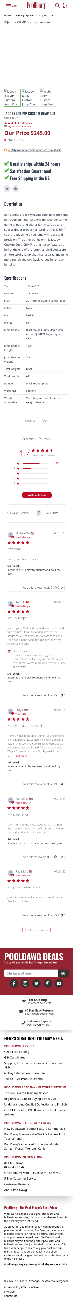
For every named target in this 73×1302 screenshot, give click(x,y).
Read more (20, 755)
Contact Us (10, 1296)
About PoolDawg (15, 1190)
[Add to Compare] (15, 188)
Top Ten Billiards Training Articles (26, 1093)
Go (63, 973)
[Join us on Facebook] (14, 983)
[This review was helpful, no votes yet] (55, 588)
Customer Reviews (16, 1184)
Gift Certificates (14, 1057)
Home (7, 15)
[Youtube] (59, 983)
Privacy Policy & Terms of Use (21, 1287)
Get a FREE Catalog (16, 1052)
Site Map (9, 1291)
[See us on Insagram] (25, 983)
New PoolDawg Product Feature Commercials (35, 1129)
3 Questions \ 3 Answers (20, 126)
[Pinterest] (48, 983)
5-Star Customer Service (20, 1178)
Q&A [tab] (44, 420)
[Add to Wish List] (7, 188)
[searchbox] (21, 512)
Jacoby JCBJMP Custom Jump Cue (34, 15)
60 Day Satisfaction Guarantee (24, 1073)
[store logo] (36, 6)
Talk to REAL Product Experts (23, 1079)
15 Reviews (26, 123)
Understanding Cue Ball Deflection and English (35, 1104)
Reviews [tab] (30, 421)
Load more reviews (36, 930)
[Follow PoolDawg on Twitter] (36, 983)
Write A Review (37, 495)
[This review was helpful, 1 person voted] (55, 915)
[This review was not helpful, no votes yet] (62, 588)
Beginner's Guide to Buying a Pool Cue (30, 1099)
